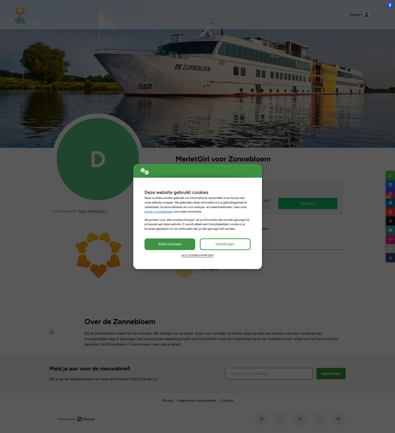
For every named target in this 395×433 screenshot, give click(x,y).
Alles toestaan (169, 244)
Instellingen (225, 244)
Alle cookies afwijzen (197, 255)
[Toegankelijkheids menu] (390, 5)
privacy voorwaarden (158, 211)
